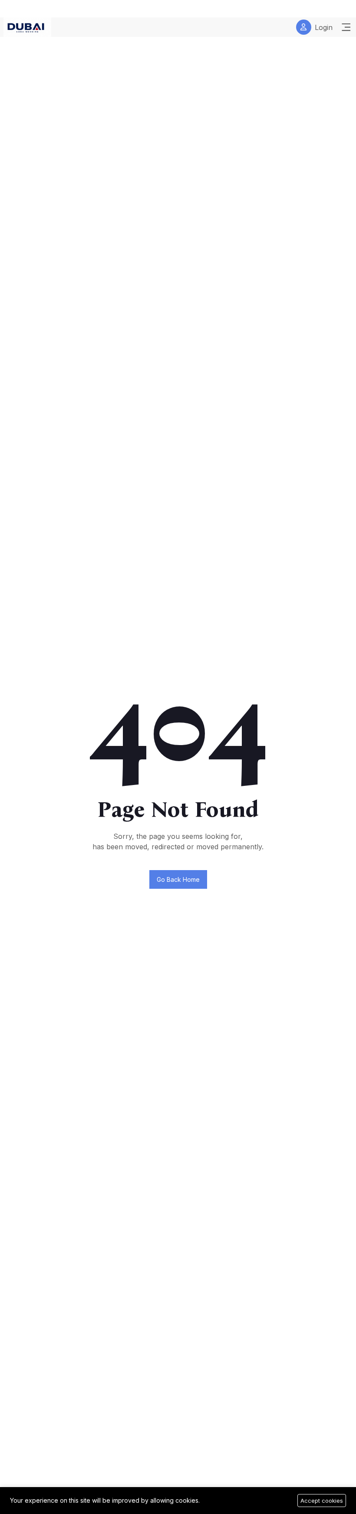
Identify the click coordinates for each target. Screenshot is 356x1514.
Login (324, 27)
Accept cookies (321, 1500)
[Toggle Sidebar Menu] (346, 27)
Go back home (178, 879)
